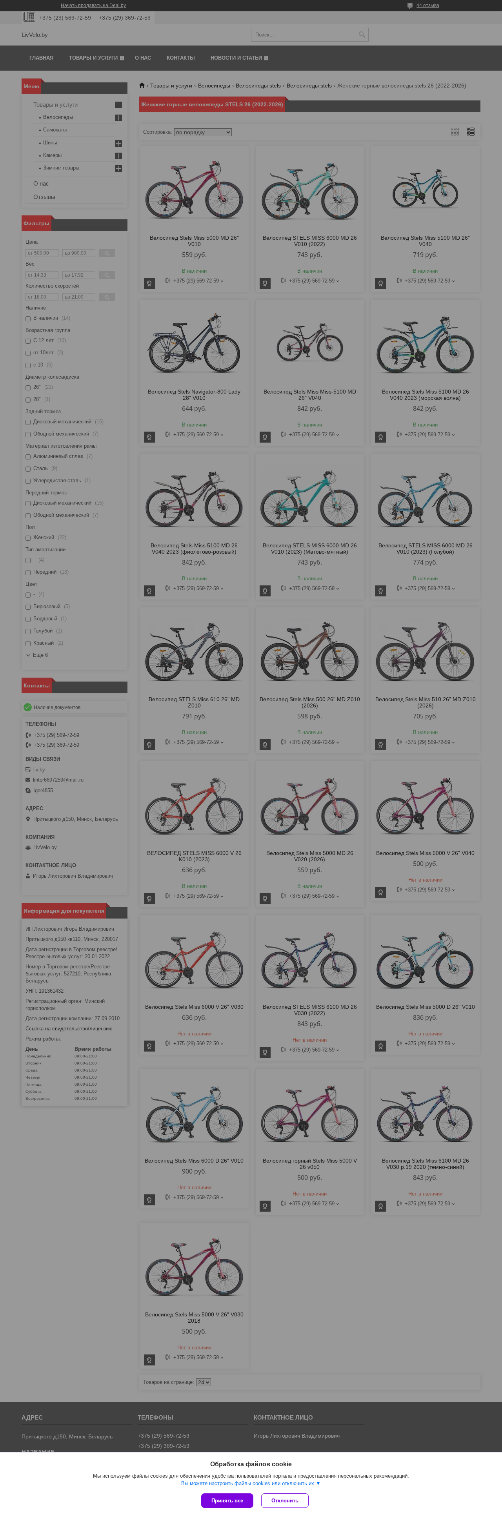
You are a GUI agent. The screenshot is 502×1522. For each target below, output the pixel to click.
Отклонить (284, 1501)
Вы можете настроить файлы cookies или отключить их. (248, 1483)
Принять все (227, 1501)
